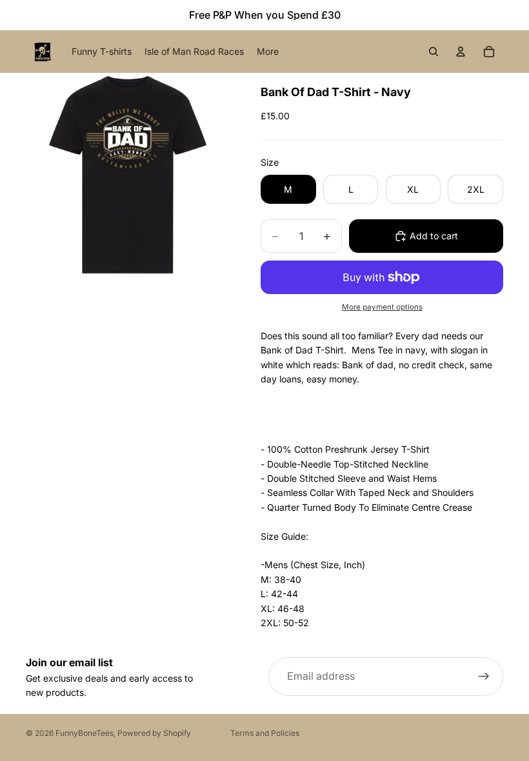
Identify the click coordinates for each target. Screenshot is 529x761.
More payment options (382, 306)
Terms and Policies (264, 733)
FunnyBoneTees (84, 733)
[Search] (433, 51)
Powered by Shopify (154, 733)
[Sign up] (483, 676)
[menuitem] (267, 52)
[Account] (460, 51)
